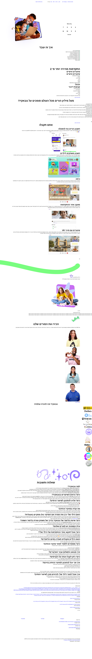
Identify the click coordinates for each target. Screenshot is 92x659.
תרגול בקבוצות (55, 594)
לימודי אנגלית (66, 595)
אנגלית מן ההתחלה (60, 595)
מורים (56, 1)
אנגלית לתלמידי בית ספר (52, 595)
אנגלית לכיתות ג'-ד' (42, 594)
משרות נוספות (72, 607)
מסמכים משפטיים (67, 640)
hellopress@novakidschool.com (74, 624)
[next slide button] (87, 119)
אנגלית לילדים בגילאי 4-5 (75, 601)
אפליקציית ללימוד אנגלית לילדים (65, 604)
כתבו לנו (79, 610)
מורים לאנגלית (36, 595)
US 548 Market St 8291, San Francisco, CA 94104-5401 (69, 621)
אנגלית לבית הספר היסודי (43, 595)
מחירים (73, 598)
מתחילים (57, 5)
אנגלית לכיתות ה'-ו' (35, 594)
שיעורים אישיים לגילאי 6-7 (69, 5)
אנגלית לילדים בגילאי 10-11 (48, 601)
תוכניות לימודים (67, 594)
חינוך (59, 1)
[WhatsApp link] (72, 637)
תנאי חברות (72, 640)
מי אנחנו (78, 598)
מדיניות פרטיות (77, 640)
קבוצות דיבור (64, 1)
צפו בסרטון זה (74, 518)
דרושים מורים (77, 607)
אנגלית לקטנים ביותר (73, 595)
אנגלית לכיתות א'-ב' (49, 594)
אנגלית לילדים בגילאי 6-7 (66, 601)
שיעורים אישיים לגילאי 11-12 (69, 11)
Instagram (62, 618)
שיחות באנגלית (22, 594)
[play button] (78, 62)
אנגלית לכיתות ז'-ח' (28, 594)
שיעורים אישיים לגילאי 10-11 (69, 8)
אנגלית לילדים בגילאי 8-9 (57, 601)
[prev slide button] (90, 119)
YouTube (42, 618)
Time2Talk (68, 12)
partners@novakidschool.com (74, 627)
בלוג (51, 1)
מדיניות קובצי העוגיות (68, 647)
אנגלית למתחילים (61, 594)
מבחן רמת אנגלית (73, 594)
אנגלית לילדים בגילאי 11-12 (38, 601)
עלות (54, 1)
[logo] (77, 2)
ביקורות (75, 598)
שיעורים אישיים (70, 1)
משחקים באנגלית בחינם (75, 604)
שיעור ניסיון (78, 594)
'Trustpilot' (78, 98)
